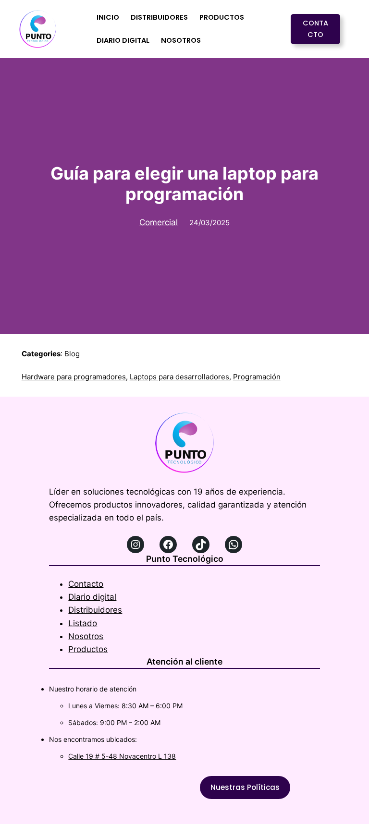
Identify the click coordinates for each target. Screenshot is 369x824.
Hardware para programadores (74, 376)
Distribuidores (95, 610)
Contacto (85, 584)
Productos (88, 649)
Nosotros (85, 636)
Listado (82, 623)
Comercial (158, 222)
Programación (257, 376)
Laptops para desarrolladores (179, 376)
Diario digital (92, 597)
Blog (72, 353)
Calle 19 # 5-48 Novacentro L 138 (122, 756)
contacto (315, 28)
